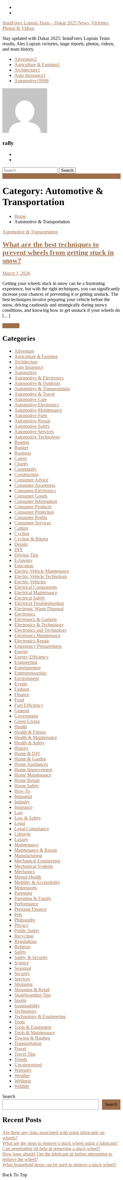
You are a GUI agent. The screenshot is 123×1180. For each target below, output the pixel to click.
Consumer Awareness (34, 485)
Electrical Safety (29, 597)
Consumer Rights (30, 517)
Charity (21, 463)
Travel (20, 1048)
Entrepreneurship (30, 673)
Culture (21, 528)
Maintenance (26, 844)
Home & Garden (30, 758)
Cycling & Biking (31, 538)
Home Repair (27, 780)
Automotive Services (34, 431)
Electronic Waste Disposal (39, 608)
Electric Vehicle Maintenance (41, 571)
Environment (26, 678)
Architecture (27, 69)
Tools (19, 1021)
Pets (18, 914)
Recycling (23, 936)
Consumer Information (35, 501)
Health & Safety (29, 742)
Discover (10, 325)
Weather (22, 1075)
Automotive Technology (37, 436)
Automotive (31, 80)
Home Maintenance (32, 775)
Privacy (21, 925)
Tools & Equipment (32, 1027)
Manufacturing (28, 855)
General (21, 710)
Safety (20, 952)
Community (25, 469)
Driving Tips (26, 555)
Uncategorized (28, 1064)
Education (23, 565)
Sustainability (27, 1005)
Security (22, 973)
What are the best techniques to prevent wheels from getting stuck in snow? (58, 252)
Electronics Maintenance (37, 635)
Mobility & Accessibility (37, 882)
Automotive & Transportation (30, 231)
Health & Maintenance (35, 737)
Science (21, 962)
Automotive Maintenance (38, 410)
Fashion (21, 689)
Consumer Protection (34, 512)
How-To (22, 791)
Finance (21, 694)
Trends (20, 1059)
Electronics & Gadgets (35, 619)
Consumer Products (32, 506)
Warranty (23, 1070)
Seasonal (22, 968)
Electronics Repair (31, 640)
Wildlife (21, 1086)
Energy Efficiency (31, 656)
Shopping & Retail (32, 989)
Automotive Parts (30, 415)
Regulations (25, 941)
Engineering (25, 662)
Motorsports (25, 887)
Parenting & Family (32, 898)
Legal (19, 823)
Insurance (23, 807)
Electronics (24, 614)
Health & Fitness (30, 732)
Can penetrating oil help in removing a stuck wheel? (51, 1148)
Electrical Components (35, 587)
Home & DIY (27, 753)
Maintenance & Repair (35, 850)
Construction (26, 474)
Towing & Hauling (32, 1037)
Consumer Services (32, 522)
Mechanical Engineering (37, 860)
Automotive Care (30, 399)
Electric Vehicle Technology (40, 576)
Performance (26, 903)
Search (8, 1096)
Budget (21, 447)
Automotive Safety (32, 426)
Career (20, 458)
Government (26, 715)
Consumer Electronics (35, 490)
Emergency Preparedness (38, 646)
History (21, 748)
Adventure (25, 59)
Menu (7, 176)
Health (20, 726)
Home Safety (26, 785)
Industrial (23, 796)
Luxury (21, 839)
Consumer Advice (31, 479)
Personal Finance (30, 909)
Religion (22, 946)
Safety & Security (31, 957)
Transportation (27, 1043)
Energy (21, 651)
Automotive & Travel (34, 394)
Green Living (27, 721)
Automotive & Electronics (39, 377)
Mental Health (27, 876)
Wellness (22, 1080)
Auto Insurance (30, 75)
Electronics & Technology (39, 624)
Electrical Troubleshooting (39, 603)
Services (22, 978)
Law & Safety (27, 817)
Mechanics (24, 871)
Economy (23, 560)
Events (20, 683)
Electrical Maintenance (35, 592)
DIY (18, 549)
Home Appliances (31, 764)
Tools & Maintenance (34, 1032)
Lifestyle (22, 834)
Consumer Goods (30, 495)
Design (21, 544)
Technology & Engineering (40, 1016)
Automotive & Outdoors (37, 383)
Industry (22, 801)
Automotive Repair (32, 420)
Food (19, 699)
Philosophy (25, 919)
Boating (21, 442)
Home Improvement (33, 769)
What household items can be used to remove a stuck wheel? (59, 1164)
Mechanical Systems (33, 866)
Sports (20, 1000)
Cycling (21, 533)
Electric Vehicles (30, 581)
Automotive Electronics (36, 404)
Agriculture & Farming (37, 64)
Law (18, 812)
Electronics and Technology (40, 630)
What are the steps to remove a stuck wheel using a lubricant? (60, 1143)
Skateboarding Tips (32, 995)
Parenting (23, 893)
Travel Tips (25, 1054)
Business (22, 453)
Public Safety (26, 930)
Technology (25, 1011)
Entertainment (27, 667)
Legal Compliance (31, 828)
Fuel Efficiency (28, 705)
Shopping (23, 984)
